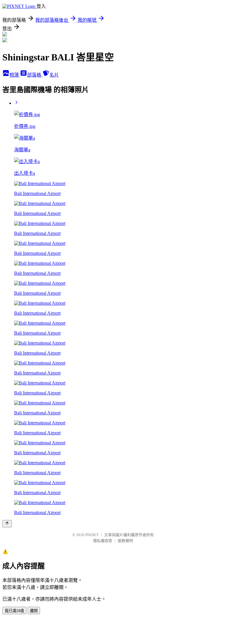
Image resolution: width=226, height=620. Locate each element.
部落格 (34, 74)
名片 (54, 74)
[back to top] (7, 523)
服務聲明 (125, 540)
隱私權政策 (102, 540)
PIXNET (92, 535)
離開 (34, 611)
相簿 (14, 74)
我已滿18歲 (14, 611)
